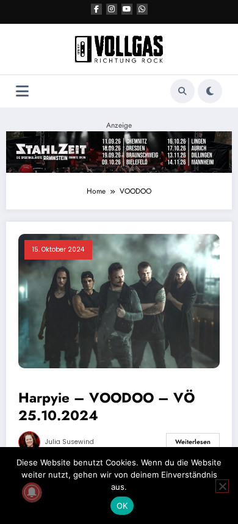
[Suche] (182, 91)
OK (122, 506)
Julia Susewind (69, 441)
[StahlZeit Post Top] (119, 151)
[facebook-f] (96, 9)
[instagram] (111, 9)
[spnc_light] (210, 91)
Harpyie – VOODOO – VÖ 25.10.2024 (106, 407)
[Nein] (222, 486)
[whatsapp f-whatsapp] (142, 9)
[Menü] (22, 91)
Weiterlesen (193, 441)
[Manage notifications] (31, 492)
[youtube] (126, 9)
